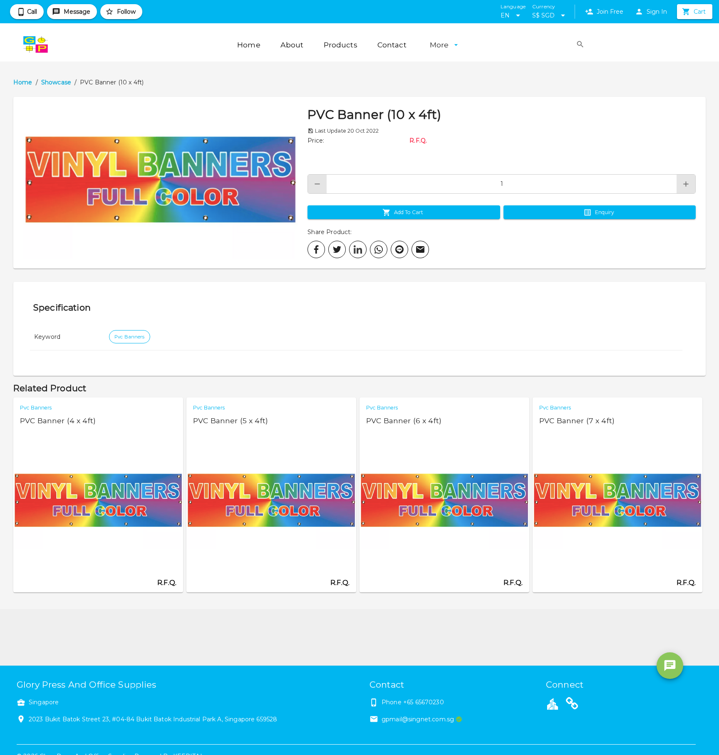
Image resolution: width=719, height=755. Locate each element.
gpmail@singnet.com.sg (418, 719)
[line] (399, 249)
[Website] (572, 704)
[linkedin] (358, 249)
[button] (160, 183)
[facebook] (316, 249)
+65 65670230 (423, 702)
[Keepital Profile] (552, 703)
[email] (420, 249)
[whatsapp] (378, 249)
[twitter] (337, 249)
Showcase (56, 82)
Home (22, 82)
